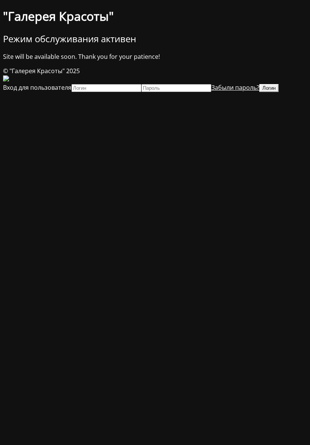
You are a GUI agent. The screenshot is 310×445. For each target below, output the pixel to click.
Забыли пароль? (235, 87)
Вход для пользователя (37, 87)
